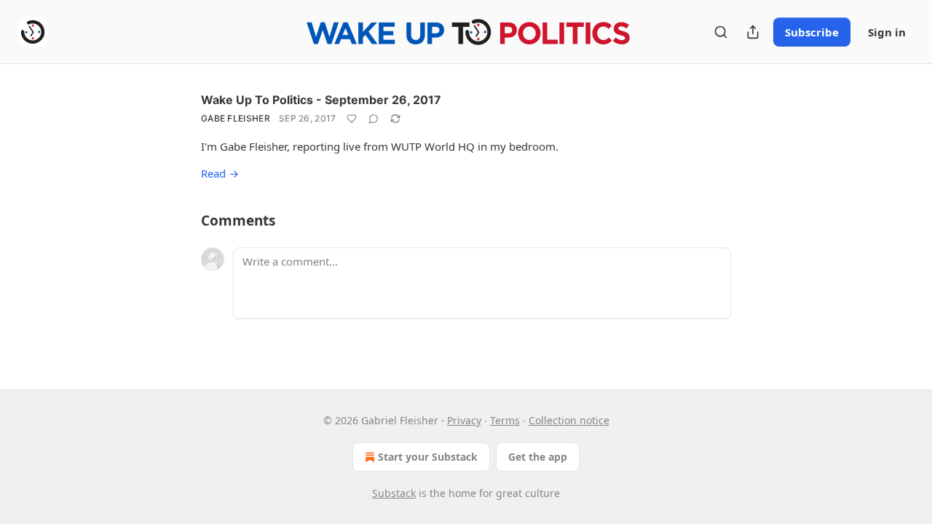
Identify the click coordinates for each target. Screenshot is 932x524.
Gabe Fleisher (235, 118)
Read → (220, 173)
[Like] (351, 118)
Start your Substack (428, 457)
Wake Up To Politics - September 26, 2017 (321, 99)
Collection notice (569, 420)
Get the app (537, 457)
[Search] (720, 32)
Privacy (464, 420)
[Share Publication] (752, 32)
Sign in (887, 32)
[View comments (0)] (373, 118)
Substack (394, 493)
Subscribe (812, 32)
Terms (505, 420)
